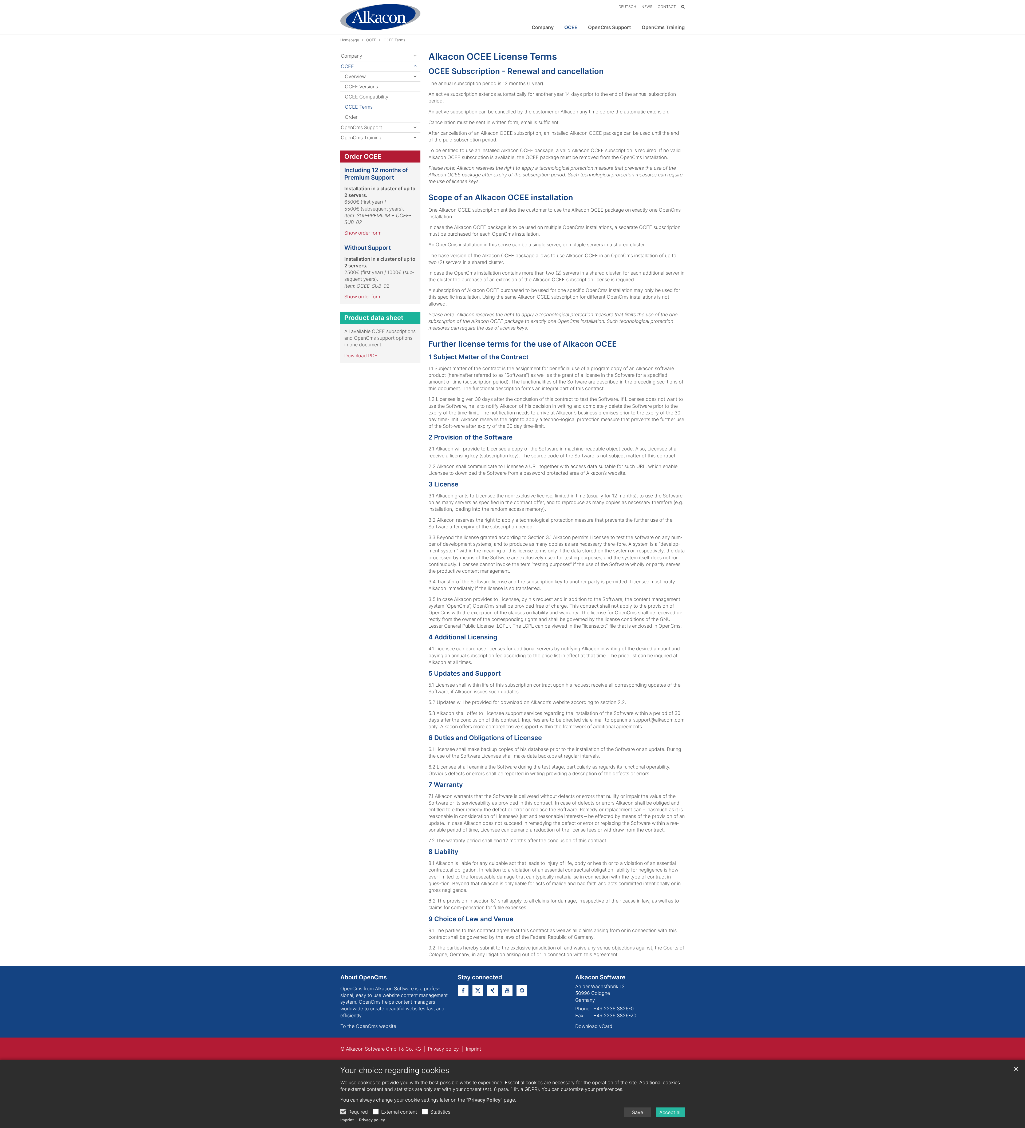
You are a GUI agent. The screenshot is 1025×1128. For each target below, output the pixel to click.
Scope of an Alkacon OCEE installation (500, 197)
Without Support (367, 247)
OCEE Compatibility (366, 97)
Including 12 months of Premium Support (376, 174)
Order (351, 117)
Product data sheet (373, 318)
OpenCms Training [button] (663, 27)
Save (637, 1112)
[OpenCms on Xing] (492, 990)
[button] (415, 76)
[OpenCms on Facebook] (463, 990)
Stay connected (480, 977)
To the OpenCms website (368, 1026)
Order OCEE (363, 156)
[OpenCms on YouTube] (507, 990)
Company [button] (543, 27)
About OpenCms (363, 977)
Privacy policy (372, 1120)
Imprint (347, 1120)
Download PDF (360, 355)
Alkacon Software (600, 977)
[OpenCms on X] (477, 990)
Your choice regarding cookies (394, 1070)
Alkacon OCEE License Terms (492, 56)
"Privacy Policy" (484, 1100)
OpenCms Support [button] (609, 27)
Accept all (670, 1112)
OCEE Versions (361, 86)
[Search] (683, 6)
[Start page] (380, 17)
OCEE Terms (394, 40)
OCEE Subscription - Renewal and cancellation (516, 71)
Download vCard (593, 1026)
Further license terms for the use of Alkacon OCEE (522, 344)
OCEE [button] (570, 27)
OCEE (371, 40)
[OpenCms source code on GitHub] (522, 990)
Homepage (349, 40)
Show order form (362, 233)
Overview (355, 76)
